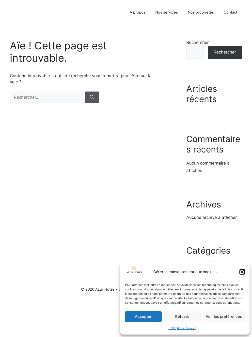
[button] (242, 271)
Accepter (143, 316)
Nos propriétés (201, 12)
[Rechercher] (92, 97)
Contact (230, 12)
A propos (137, 12)
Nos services (166, 12)
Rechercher (197, 42)
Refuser (182, 316)
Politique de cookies (182, 328)
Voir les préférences (224, 316)
